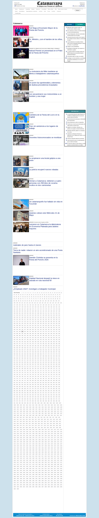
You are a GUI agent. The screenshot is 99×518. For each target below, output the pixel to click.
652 (22, 364)
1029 (30, 407)
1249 (18, 435)
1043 (24, 409)
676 (38, 366)
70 (22, 298)
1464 (39, 462)
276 (27, 321)
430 (54, 337)
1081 (42, 413)
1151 (60, 421)
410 (48, 335)
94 (27, 300)
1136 (15, 421)
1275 (49, 437)
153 (35, 306)
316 (38, 325)
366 (27, 331)
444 (43, 339)
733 (46, 372)
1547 (49, 472)
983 (40, 400)
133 (30, 304)
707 (25, 370)
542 (17, 351)
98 (35, 300)
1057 (18, 411)
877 (46, 388)
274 (22, 321)
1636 (27, 484)
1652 (27, 486)
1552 (15, 474)
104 (51, 300)
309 (19, 325)
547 (30, 351)
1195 (48, 427)
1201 (18, 429)
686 (17, 368)
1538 (21, 472)
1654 (33, 486)
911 (40, 392)
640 (38, 362)
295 (30, 323)
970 (54, 398)
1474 (21, 464)
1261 (55, 435)
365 (25, 331)
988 (54, 400)
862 (54, 386)
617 (25, 360)
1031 (36, 407)
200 (17, 313)
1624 (39, 482)
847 (14, 386)
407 (40, 335)
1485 (55, 464)
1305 (42, 441)
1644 (52, 484)
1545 (42, 472)
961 (30, 398)
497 (40, 345)
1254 (33, 435)
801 (35, 380)
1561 (42, 474)
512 (32, 347)
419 (25, 337)
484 (54, 343)
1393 (18, 454)
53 (33, 296)
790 (54, 378)
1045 (30, 409)
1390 (58, 452)
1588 (27, 478)
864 (59, 386)
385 (30, 333)
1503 (61, 466)
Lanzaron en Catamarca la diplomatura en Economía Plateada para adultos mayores (45, 226)
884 (17, 390)
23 (16, 294)
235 (14, 317)
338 (48, 327)
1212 (52, 429)
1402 (46, 454)
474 (27, 343)
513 (35, 347)
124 (55, 302)
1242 (46, 433)
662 (48, 364)
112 (24, 302)
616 (22, 360)
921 (19, 394)
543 (19, 351)
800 (33, 380)
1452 (52, 460)
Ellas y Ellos (50, 9)
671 (25, 366)
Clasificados (18, 13)
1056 (15, 411)
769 (46, 376)
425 (40, 337)
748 (38, 374)
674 (33, 366)
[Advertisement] (49, 18)
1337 (42, 445)
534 (43, 349)
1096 (39, 415)
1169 (18, 425)
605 (40, 358)
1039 (61, 407)
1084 (52, 413)
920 (17, 394)
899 (56, 390)
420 (27, 337)
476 (33, 343)
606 (43, 358)
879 (51, 388)
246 (43, 317)
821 (40, 382)
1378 (21, 452)
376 (54, 331)
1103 (61, 415)
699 (51, 368)
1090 (21, 415)
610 (54, 358)
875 (40, 388)
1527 (36, 470)
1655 (36, 486)
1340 (52, 445)
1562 (46, 474)
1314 (21, 443)
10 (37, 292)
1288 (39, 439)
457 (30, 341)
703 (14, 370)
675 (35, 366)
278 (33, 321)
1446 (33, 460)
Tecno (48, 11)
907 (30, 392)
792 (59, 378)
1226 (46, 431)
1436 (52, 458)
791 (56, 378)
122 (50, 302)
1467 (49, 462)
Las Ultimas (80, 24)
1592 (39, 478)
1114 (44, 417)
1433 (42, 458)
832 (22, 384)
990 (59, 400)
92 (22, 300)
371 (40, 331)
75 (33, 298)
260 (33, 319)
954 (59, 396)
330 (27, 327)
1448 (39, 460)
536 (48, 349)
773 (56, 376)
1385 (42, 452)
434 (17, 339)
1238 (33, 433)
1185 (18, 427)
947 (40, 396)
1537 (18, 472)
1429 (30, 458)
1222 (33, 431)
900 (59, 390)
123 (53, 302)
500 (48, 345)
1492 (27, 466)
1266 (21, 437)
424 (38, 337)
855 (35, 386)
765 (35, 376)
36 (44, 294)
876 (43, 388)
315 (35, 325)
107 (59, 300)
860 (48, 386)
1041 (18, 409)
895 (46, 390)
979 (30, 400)
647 (56, 362)
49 (25, 296)
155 (40, 306)
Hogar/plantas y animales (31, 11)
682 (54, 366)
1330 (21, 445)
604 (38, 358)
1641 (42, 484)
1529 (42, 470)
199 (14, 313)
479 (40, 343)
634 (22, 362)
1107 (24, 417)
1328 (15, 445)
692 (33, 368)
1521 (18, 470)
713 (40, 370)
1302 (33, 441)
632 (17, 362)
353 (40, 329)
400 (22, 335)
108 (14, 302)
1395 (24, 454)
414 (59, 335)
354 (43, 329)
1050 (46, 409)
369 (35, 331)
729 (35, 372)
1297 (18, 441)
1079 (36, 413)
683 (56, 366)
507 (19, 347)
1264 (15, 437)
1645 (55, 484)
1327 (61, 443)
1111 (35, 417)
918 (59, 392)
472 (22, 343)
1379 (24, 452)
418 (22, 337)
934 (54, 394)
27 (25, 294)
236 (17, 317)
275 (25, 321)
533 (40, 349)
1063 (36, 411)
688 (22, 368)
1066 (46, 411)
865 (14, 388)
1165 (54, 423)
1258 (46, 435)
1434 (46, 458)
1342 (58, 445)
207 (35, 313)
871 (30, 388)
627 (51, 360)
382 (22, 333)
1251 (24, 435)
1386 (46, 452)
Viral (45, 11)
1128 (39, 419)
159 (51, 306)
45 (16, 296)
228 (43, 315)
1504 (15, 468)
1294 (58, 439)
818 (32, 382)
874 (38, 388)
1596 (52, 478)
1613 (55, 480)
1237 (30, 433)
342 (59, 327)
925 (30, 394)
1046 (33, 409)
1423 (61, 456)
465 (51, 341)
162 (59, 306)
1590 (33, 478)
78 (40, 298)
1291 (49, 439)
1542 (33, 472)
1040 (15, 409)
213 (51, 313)
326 (17, 327)
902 (17, 392)
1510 (33, 468)
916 (54, 392)
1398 (33, 454)
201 (19, 313)
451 (14, 341)
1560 (39, 474)
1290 (46, 439)
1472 (15, 464)
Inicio (16, 9)
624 (43, 360)
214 (54, 313)
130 (22, 304)
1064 (39, 411)
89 (16, 300)
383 (25, 333)
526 (22, 349)
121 (47, 302)
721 (14, 372)
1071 (61, 411)
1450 (46, 460)
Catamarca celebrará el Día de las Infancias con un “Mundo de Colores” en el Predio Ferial (76, 135)
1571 (24, 476)
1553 (18, 474)
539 (56, 349)
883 (14, 390)
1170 (21, 425)
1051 (49, 409)
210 (43, 313)
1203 (24, 429)
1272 (39, 437)
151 (30, 306)
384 (27, 333)
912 (43, 392)
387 (35, 333)
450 (59, 339)
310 (22, 325)
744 (27, 374)
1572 (27, 476)
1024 (15, 407)
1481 (42, 464)
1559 (36, 474)
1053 (55, 409)
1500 (52, 466)
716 (48, 370)
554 (48, 351)
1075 (24, 413)
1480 (39, 464)
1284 (27, 439)
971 (56, 398)
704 (17, 370)
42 (57, 294)
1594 (46, 478)
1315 (24, 443)
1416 (39, 456)
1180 (51, 425)
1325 (55, 443)
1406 (58, 454)
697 (46, 368)
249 (51, 317)
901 (14, 392)
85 (55, 298)
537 (51, 349)
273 (19, 321)
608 (48, 358)
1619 (24, 482)
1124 (27, 419)
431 (56, 337)
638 (33, 362)
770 (48, 376)
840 (43, 384)
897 (51, 390)
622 (38, 360)
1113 (41, 417)
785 (40, 378)
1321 (42, 443)
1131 (48, 419)
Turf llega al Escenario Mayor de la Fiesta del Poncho (43, 29)
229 (46, 315)
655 (30, 364)
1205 (30, 429)
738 (59, 372)
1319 (36, 443)
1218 (21, 431)
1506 (21, 468)
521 (56, 347)
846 (59, 384)
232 (54, 315)
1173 (30, 425)
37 (46, 294)
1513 (42, 468)
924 (27, 394)
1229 (55, 431)
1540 (27, 472)
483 (51, 343)
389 (40, 333)
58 (44, 296)
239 (25, 317)
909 (35, 392)
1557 (30, 474)
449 (56, 339)
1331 (24, 445)
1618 (21, 482)
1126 (33, 419)
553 (46, 351)
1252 (27, 435)
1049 (42, 409)
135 (35, 304)
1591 (36, 478)
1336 (39, 445)
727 (30, 372)
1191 (36, 427)
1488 (15, 466)
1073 (18, 413)
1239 (36, 433)
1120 (15, 419)
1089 (18, 415)
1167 (60, 423)
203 (25, 313)
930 (43, 394)
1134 (57, 419)
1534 (58, 470)
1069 (55, 411)
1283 (24, 439)
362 (17, 331)
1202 (21, 429)
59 (46, 296)
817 (30, 382)
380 (17, 333)
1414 (33, 456)
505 (14, 347)
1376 (15, 452)
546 (27, 351)
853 (30, 386)
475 (30, 343)
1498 (46, 466)
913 (46, 392)
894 (43, 390)
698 (48, 368)
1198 (57, 427)
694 (38, 368)
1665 (18, 488)
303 (51, 323)
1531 (49, 470)
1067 (49, 411)
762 (27, 376)
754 (54, 374)
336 (43, 327)
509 (25, 347)
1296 (15, 441)
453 (19, 341)
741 (19, 374)
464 (48, 341)
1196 (51, 427)
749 (40, 374)
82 (48, 298)
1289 (42, 439)
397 (14, 335)
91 (20, 300)
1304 (39, 441)
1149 (54, 421)
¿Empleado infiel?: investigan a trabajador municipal (34, 289)
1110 (33, 417)
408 (43, 335)
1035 (49, 407)
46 (18, 296)
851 (25, 386)
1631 (61, 482)
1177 (42, 425)
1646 (58, 484)
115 (32, 302)
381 (19, 333)
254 (17, 319)
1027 (24, 407)
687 (19, 368)
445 (46, 339)
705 (19, 370)
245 (40, 317)
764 (33, 376)
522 (59, 347)
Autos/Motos (22, 11)
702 (59, 368)
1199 (60, 427)
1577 (42, 476)
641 (40, 362)
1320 (39, 443)
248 (48, 317)
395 (56, 333)
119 (42, 302)
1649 (18, 486)
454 (22, 341)
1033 (42, 407)
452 (17, 341)
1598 (58, 478)
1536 (15, 472)
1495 (36, 466)
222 (27, 315)
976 (22, 400)
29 (29, 294)
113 (27, 302)
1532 (52, 470)
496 (38, 345)
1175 (36, 425)
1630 (58, 482)
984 (43, 400)
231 (51, 315)
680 (48, 366)
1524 (27, 470)
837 (35, 384)
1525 (30, 470)
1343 (61, 445)
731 (40, 372)
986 (48, 400)
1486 (58, 464)
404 (33, 335)
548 (33, 351)
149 (25, 306)
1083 (49, 413)
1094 (33, 415)
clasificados (82, 6)
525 (19, 349)
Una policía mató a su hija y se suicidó (75, 56)
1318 (33, 443)
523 (14, 349)
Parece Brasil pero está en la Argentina (75, 122)
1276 (52, 437)
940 (22, 396)
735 (51, 372)
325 (14, 327)
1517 (55, 468)
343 (14, 329)
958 (22, 398)
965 (40, 398)
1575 (36, 476)
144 (59, 304)
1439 (61, 458)
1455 (61, 460)
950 (48, 396)
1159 (36, 423)
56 (40, 296)
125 (58, 302)
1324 (52, 443)
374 (48, 331)
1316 (27, 443)
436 (22, 339)
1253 (30, 435)
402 (27, 335)
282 (43, 321)
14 (46, 292)
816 (27, 382)
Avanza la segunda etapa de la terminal (75, 138)
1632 (15, 484)
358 (54, 329)
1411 (24, 456)
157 (46, 306)
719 (56, 370)
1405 (55, 454)
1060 (27, 411)
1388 (52, 452)
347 (25, 329)
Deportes (38, 9)
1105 (18, 417)
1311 (61, 441)
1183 (60, 425)
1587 (24, 478)
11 (39, 292)
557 (56, 351)
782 (33, 378)
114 (29, 302)
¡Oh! (56, 9)
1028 (27, 407)
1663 (61, 486)
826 (54, 382)
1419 (49, 456)
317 (40, 325)
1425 (18, 458)
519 (51, 347)
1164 (51, 423)
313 (30, 325)
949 (46, 396)
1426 (21, 458)
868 (22, 388)
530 (33, 349)
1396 (27, 454)
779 (25, 378)
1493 (30, 466)
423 (35, 337)
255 (19, 319)
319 (46, 325)
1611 (49, 480)
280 (38, 321)
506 (17, 347)
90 (18, 300)
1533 (55, 470)
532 (38, 349)
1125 (30, 419)
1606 (33, 480)
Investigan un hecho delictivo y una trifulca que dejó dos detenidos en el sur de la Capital (76, 60)
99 (38, 300)
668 (17, 366)
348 (27, 329)
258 (27, 319)
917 (56, 392)
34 (40, 294)
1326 (58, 443)
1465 (42, 462)
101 (43, 300)
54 (35, 296)
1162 (45, 423)
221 (25, 315)
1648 (15, 486)
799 (30, 380)
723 (19, 372)
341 (56, 327)
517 (46, 347)
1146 (45, 421)
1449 (42, 460)
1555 (24, 474)
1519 (61, 468)
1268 (27, 437)
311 (25, 325)
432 (59, 337)
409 (46, 335)
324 (59, 325)
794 (17, 380)
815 (25, 382)
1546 (46, 472)
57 (42, 296)
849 (19, 386)
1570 (21, 476)
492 (27, 345)
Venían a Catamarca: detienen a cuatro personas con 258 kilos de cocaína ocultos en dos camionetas (45, 183)
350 (33, 329)
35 (42, 294)
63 (55, 296)
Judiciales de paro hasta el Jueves (27, 245)
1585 (18, 478)
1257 (42, 435)
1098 (46, 415)
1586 (21, 478)
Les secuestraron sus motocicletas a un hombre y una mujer (45, 95)
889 (30, 390)
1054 (58, 409)
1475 (24, 464)
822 (43, 382)
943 (30, 396)
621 (35, 360)
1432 (39, 458)
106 (56, 300)
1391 (61, 452)
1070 (58, 411)
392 (48, 333)
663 (51, 364)
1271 (36, 437)
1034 (46, 407)
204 (27, 313)
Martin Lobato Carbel (80, 515)
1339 (49, 445)
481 (46, 343)
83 (51, 298)
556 (54, 351)
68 (18, 298)
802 (38, 380)
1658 (46, 486)
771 (51, 376)
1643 (49, 484)
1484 (52, 464)
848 (17, 386)
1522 (21, 470)
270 (59, 319)
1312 (15, 443)
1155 (24, 423)
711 (35, 370)
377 (56, 331)
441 (35, 339)
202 (22, 313)
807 (51, 380)
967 (46, 398)
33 (38, 294)
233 (56, 315)
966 (43, 398)
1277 (55, 437)
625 (46, 360)
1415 (36, 456)
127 (14, 304)
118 (40, 302)
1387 (49, 452)
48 (22, 296)
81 (46, 298)
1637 (30, 484)
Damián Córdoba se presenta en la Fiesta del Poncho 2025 (43, 258)
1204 (27, 429)
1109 (30, 417)
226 (38, 315)
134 (33, 304)
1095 (36, 415)
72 (27, 298)
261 (35, 319)
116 (35, 302)
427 (46, 337)
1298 (21, 441)
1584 (15, 478)
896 (48, 390)
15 (48, 292)
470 (17, 343)
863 (56, 386)
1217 (18, 431)
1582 (58, 476)
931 (46, 394)
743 (25, 374)
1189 (30, 427)
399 (19, 335)
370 (38, 331)
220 (22, 315)
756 (59, 374)
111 (22, 302)
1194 (45, 427)
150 (27, 306)
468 (59, 341)
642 (43, 362)
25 (20, 294)
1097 (42, 415)
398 (17, 335)
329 (25, 327)
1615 (61, 480)
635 (25, 362)
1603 (24, 480)
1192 (39, 427)
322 (54, 325)
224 (33, 315)
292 (22, 323)
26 (22, 294)
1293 (55, 439)
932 (48, 394)
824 (48, 382)
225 (35, 315)
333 (35, 327)
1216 (15, 431)
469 (14, 343)
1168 (15, 425)
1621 (30, 482)
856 (38, 386)
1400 (39, 454)
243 (35, 317)
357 (51, 329)
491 (25, 345)
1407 (61, 454)
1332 (27, 445)
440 (33, 339)
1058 (21, 411)
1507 (24, 468)
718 (54, 370)
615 (19, 360)
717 (51, 370)
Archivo (40, 11)
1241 (42, 433)
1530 (46, 470)
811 (14, 382)
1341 (55, 445)
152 (33, 306)
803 (40, 380)
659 (40, 364)
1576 (39, 476)
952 (54, 396)
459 (35, 341)
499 (46, 345)
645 (51, 362)
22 (14, 294)
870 (27, 388)
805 (46, 380)
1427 (24, 458)
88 (14, 300)
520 (54, 347)
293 (25, 323)
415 (14, 337)
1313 (18, 443)
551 (40, 351)
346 (22, 329)
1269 (30, 437)
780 (27, 378)
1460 (27, 462)
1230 (58, 431)
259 (30, 319)
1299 (24, 441)
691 (30, 368)
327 (19, 327)
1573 (30, 476)
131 (25, 304)
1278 (58, 437)
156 (43, 306)
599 (25, 358)
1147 (48, 421)
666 (59, 364)
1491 (24, 466)
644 (48, 362)
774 (59, 376)
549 (35, 351)
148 (22, 306)
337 (46, 327)
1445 (30, 460)
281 (40, 321)
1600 (15, 480)
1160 (39, 423)
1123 (24, 419)
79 (42, 298)
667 (14, 366)
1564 (52, 474)
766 (38, 376)
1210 (46, 429)
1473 (18, 464)
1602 (21, 480)
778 (22, 378)
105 (53, 300)
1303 (36, 441)
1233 (18, 433)
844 (54, 384)
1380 (27, 452)
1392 (15, 454)
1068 (52, 411)
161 (56, 306)
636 (27, 362)
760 (22, 376)
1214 (58, 429)
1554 (21, 474)
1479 (36, 464)
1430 (33, 458)
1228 (52, 431)
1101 (55, 415)
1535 (61, 470)
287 (56, 321)
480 (43, 343)
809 (56, 380)
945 (35, 396)
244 (38, 317)
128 (17, 304)
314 (32, 325)
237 (19, 317)
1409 (18, 456)
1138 (21, 421)
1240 (39, 433)
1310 (58, 441)
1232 (15, 433)
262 (38, 319)
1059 (24, 411)
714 (43, 370)
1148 (51, 421)
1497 (42, 466)
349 (30, 329)
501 (51, 345)
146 (17, 306)
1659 (49, 486)
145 (14, 306)
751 (46, 374)
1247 (61, 433)
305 (56, 323)
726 (27, 372)
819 (35, 382)
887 (25, 390)
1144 (39, 421)
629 (56, 360)
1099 (49, 415)
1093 (30, 415)
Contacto (59, 11)
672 (27, 366)
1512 (39, 468)
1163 (48, 423)
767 (40, 376)
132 (27, 304)
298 (38, 323)
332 (33, 327)
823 (46, 382)
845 (56, 384)
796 (22, 380)
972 (59, 398)
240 (27, 317)
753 (51, 374)
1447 (36, 460)
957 (19, 398)
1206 (33, 429)
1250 (21, 435)
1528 (39, 470)
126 (61, 302)
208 (38, 313)
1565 (55, 474)
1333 (30, 445)
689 (25, 368)
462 (43, 341)
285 (51, 321)
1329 (18, 445)
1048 (39, 409)
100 (40, 300)
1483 (49, 464)
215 (56, 313)
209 (40, 313)
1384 (39, 452)
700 (54, 368)
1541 (30, 472)
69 (20, 298)
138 (43, 304)
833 (25, 384)
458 (33, 341)
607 (46, 358)
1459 (24, 462)
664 (54, 364)
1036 (52, 407)
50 (27, 296)
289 (14, 323)
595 (14, 358)
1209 (42, 429)
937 (14, 396)
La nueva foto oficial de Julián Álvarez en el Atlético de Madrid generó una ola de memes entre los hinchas (76, 116)
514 (38, 347)
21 (61, 292)
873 (35, 388)
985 (46, 400)
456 (27, 341)
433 (14, 339)
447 (51, 339)
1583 (61, 476)
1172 (27, 425)
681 (51, 366)
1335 (36, 445)
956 (17, 398)
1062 (33, 411)
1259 (49, 435)
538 (54, 349)
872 (33, 388)
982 (38, 400)
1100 (52, 415)
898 (54, 390)
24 (18, 294)
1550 (58, 472)
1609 (42, 480)
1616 (15, 482)
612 (59, 358)
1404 (52, 454)
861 (51, 386)
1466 (46, 462)
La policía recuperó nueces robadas (43, 170)
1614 (58, 480)
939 (19, 396)
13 (43, 292)
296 (33, 323)
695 (40, 368)
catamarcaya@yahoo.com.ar (46, 515)
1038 (58, 407)
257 (25, 319)
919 (14, 394)
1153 (18, 423)
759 (19, 376)
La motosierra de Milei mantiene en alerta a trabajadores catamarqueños (44, 72)
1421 (55, 456)
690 (27, 368)
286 (54, 321)
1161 (42, 423)
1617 (18, 482)
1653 (30, 486)
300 (43, 323)
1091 (24, 415)
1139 (24, 421)
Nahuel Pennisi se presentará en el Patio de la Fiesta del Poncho (45, 52)
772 (54, 376)
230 (48, 315)
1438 (58, 458)
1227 (49, 431)
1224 (39, 431)
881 (56, 388)
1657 (42, 486)
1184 (15, 427)
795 (19, 380)
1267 (24, 437)
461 (40, 341)
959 (25, 398)
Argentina (28, 9)
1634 (21, 484)
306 (59, 323)
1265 (18, 437)
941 (25, 396)
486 (59, 343)
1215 (61, 429)
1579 (49, 476)
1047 (36, 409)
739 (14, 374)
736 (54, 372)
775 (14, 378)
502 (54, 345)
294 (27, 323)
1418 (45, 456)
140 (48, 304)
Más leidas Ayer (75, 111)
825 (51, 382)
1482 (46, 464)
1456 (15, 462)
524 (17, 349)
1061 (30, 411)
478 (38, 343)
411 (51, 335)
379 (14, 333)
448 (54, 339)
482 (48, 343)
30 (31, 294)
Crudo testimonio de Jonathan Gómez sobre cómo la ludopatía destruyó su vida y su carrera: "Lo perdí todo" (76, 43)
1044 (27, 409)
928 (38, 394)
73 (29, 298)
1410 (21, 456)
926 (33, 394)
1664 (15, 488)
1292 (52, 439)
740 (17, 374)
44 (14, 296)
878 (48, 388)
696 (43, 368)
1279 (61, 437)
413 (56, 335)
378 (59, 331)
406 (38, 335)
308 (17, 325)
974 (17, 400)
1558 (33, 474)
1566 (58, 474)
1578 (46, 476)
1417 (42, 456)
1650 (21, 486)
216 (59, 313)
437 (25, 339)
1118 (56, 417)
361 (14, 331)
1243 (49, 433)
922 (22, 394)
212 (48, 313)
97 (33, 300)
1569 (18, 476)
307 (14, 325)
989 (56, 400)
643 (46, 362)
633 (19, 362)
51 (29, 296)
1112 (38, 417)
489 (19, 345)
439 (30, 339)
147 (19, 306)
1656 (39, 486)
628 (54, 360)
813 (19, 382)
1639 (36, 484)
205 (30, 313)
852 (27, 386)
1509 (30, 468)
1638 (33, 484)
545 (25, 351)
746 (33, 374)
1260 (52, 435)
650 (17, 364)
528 (27, 349)
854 (33, 386)
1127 (36, 419)
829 (14, 384)
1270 (33, 437)
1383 (36, 452)
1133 (54, 419)
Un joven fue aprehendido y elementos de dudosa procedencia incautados (44, 84)
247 (46, 317)
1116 (50, 417)
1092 (27, 415)
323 (56, 325)
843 (51, 384)
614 (17, 360)
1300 (27, 441)
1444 (27, 460)
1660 (52, 486)
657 (35, 364)
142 (54, 304)
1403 (49, 454)
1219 (24, 431)
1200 (15, 429)
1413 (30, 456)
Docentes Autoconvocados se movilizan (45, 137)
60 (48, 296)
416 (17, 337)
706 (22, 370)
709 (30, 370)
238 (22, 317)
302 (48, 323)
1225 (42, 431)
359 (56, 329)
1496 (39, 466)
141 (51, 304)
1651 (24, 486)
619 (30, 360)
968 (48, 398)
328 (22, 327)
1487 (61, 464)
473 (25, 343)
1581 (55, 476)
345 (19, 329)
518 (48, 347)
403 (30, 335)
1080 (39, 413)
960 (27, 398)
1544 (39, 472)
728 (33, 372)
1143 (36, 421)
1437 (55, 458)
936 (59, 394)
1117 (53, 417)
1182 (57, 425)
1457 (18, 462)
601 (30, 358)
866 (17, 388)
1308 (52, 441)
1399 (36, 454)
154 (38, 306)
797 (25, 380)
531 (35, 349)
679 (46, 366)
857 (40, 386)
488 (17, 345)
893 (40, 390)
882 (59, 388)
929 (40, 394)
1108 (27, 417)
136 (38, 304)
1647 (61, 484)
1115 (47, 417)
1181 (54, 425)
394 (54, 333)
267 (51, 319)
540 (59, 349)
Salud (16, 11)
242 (33, 317)
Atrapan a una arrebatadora (73, 46)
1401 (42, 454)
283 (46, 321)
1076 (27, 413)
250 (54, 317)
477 (35, 343)
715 (46, 370)
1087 (61, 413)
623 (40, 360)
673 (30, 366)
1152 (15, 423)
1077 (30, 413)
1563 (49, 474)
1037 (55, 407)
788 (48, 378)
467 (56, 341)
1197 (54, 427)
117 (37, 302)
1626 (46, 482)
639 (35, 362)
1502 (58, 466)
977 (25, 400)
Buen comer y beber (62, 9)
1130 (45, 419)
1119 (59, 417)
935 (56, 394)
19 (56, 292)
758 (17, 376)
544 (22, 351)
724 (22, 372)
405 (35, 335)
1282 (21, 439)
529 (30, 349)
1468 (52, 462)
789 (51, 378)
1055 (61, 409)
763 (30, 376)
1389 (55, 452)
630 (59, 360)
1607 (36, 480)
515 (40, 347)
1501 (55, 466)
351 (35, 329)
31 (33, 294)
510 (27, 347)
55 (38, 296)
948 (43, 396)
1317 (30, 443)
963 (35, 398)
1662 (58, 486)
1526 (33, 470)
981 (35, 400)
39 (51, 294)
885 (19, 390)
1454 (58, 460)
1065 (42, 411)
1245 (55, 433)
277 (30, 321)
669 (19, 366)
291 (19, 323)
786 (43, 378)
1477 (30, 464)
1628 (52, 482)
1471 (61, 462)
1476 (27, 464)
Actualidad (44, 9)
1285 (30, 439)
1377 (18, 452)
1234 (21, 433)
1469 (55, 462)
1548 (52, 472)
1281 (18, 439)
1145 (42, 421)
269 (56, 319)
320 (48, 325)
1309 (55, 441)
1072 (15, 413)
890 (33, 390)
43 (59, 294)
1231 (61, 431)
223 (30, 315)
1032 (39, 407)
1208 (39, 429)
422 (33, 337)
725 (25, 372)
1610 (46, 480)
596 (17, 358)
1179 (48, 425)
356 (48, 329)
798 (27, 380)
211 (46, 313)
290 (17, 323)
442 (38, 339)
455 (25, 341)
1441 (18, 460)
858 (43, 386)
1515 (49, 468)
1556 (27, 474)
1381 (30, 452)
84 (53, 298)
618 (27, 360)
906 (27, 392)
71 (25, 298)
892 (38, 390)
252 (59, 317)
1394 (21, 454)
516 (43, 347)
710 (33, 370)
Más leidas (69, 24)
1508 (27, 468)
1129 (42, 419)
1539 (24, 472)
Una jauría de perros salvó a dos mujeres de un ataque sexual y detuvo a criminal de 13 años (76, 39)
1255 (36, 435)
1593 (42, 478)
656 (33, 364)
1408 (15, 456)
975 (19, 400)
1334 (33, 445)
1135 (60, 419)
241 (30, 317)
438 (27, 339)
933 (51, 394)
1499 (49, 466)
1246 (58, 433)
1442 (21, 460)
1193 (42, 427)
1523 (24, 470)
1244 (52, 433)
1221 (30, 431)
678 (43, 366)
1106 (21, 417)
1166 (57, 423)
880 (54, 388)
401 (25, 335)
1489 (18, 466)
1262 (58, 435)
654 (27, 364)
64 (57, 296)
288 (59, 321)
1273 (42, 437)
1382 (33, 452)
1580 (52, 476)
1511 (36, 468)
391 (46, 333)
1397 (30, 454)
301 (46, 323)
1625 (42, 482)
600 (27, 358)
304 (54, 323)
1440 (15, 460)
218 (17, 315)
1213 (55, 429)
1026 (21, 407)
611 (56, 358)
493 (30, 345)
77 (38, 298)
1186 (21, 427)
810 (59, 380)
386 (33, 333)
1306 (46, 441)
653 (25, 364)
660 (43, 364)
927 (35, 394)
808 (54, 380)
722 (17, 372)
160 (54, 306)
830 (17, 384)
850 (22, 386)
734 (48, 372)
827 (56, 382)
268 (54, 319)
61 (51, 296)
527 (25, 349)
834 (27, 384)
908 (33, 392)
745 (30, 374)
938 (17, 396)
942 (27, 396)
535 (46, 349)
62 (53, 296)
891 (35, 390)
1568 (15, 476)
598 (22, 358)
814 (22, 382)
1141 (30, 421)
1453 (55, 460)
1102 (58, 415)
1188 (27, 427)
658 (38, 364)
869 (25, 388)
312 (27, 325)
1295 (61, 439)
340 (54, 327)
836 (33, 384)
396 (59, 333)
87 (59, 298)
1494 (33, 466)
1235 (24, 433)
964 (38, 398)
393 (51, 333)
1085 (55, 413)
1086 (58, 413)
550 (38, 351)
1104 (15, 417)
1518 (58, 468)
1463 (36, 462)
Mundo (32, 9)
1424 (15, 458)
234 (59, 315)
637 (30, 362)
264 (43, 319)
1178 (45, 425)
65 (59, 296)
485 (56, 343)
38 (48, 294)
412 (54, 335)
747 (35, 374)
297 (35, 323)
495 (35, 345)
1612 (52, 480)
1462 (33, 462)
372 (43, 331)
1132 (51, 419)
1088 (15, 415)
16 (50, 292)
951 (51, 396)
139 (46, 304)
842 (48, 384)
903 (19, 392)
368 (33, 331)
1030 (33, 407)
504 (59, 345)
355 (46, 329)
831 (19, 384)
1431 (36, 458)
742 (22, 374)
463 (46, 341)
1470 (58, 462)
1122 (21, 419)
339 (51, 327)
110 (19, 302)
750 (43, 374)
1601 (18, 480)
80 (44, 298)
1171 (24, 425)
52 (31, 296)
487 (14, 345)
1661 (55, 486)
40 (53, 294)
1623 (36, 482)
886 (22, 390)
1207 (36, 429)
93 (25, 300)
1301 (30, 441)
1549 (55, 472)
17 (52, 292)
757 (14, 376)
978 (27, 400)
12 (41, 292)
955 (14, 398)
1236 (27, 433)
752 (48, 374)
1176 (39, 425)
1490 (21, 466)
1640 (39, 484)
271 (14, 321)
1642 (46, 484)
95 (29, 300)
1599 (61, 478)
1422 (58, 456)
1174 (33, 425)
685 (14, 368)
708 (27, 370)
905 (25, 392)
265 (46, 319)
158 (48, 306)
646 (54, 362)
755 (56, 374)
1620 (27, 482)
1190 (33, 427)
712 (38, 370)
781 (30, 378)
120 (45, 302)
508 (22, 347)
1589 (30, 478)
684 (59, 366)
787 (46, 378)
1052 (52, 409)
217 (14, 315)
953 (56, 396)
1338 (46, 445)
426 (43, 337)
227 (40, 315)
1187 (24, 427)
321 (51, 325)
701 (56, 368)
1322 (46, 443)
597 (19, 358)
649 (14, 364)
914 (48, 392)
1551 (61, 472)
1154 (21, 423)
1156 (27, 423)
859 (46, 386)
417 (19, 337)
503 (56, 345)
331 (30, 327)
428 (48, 337)
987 (51, 400)
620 (33, 360)
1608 (39, 480)
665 (56, 364)
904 (22, 392)
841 (46, 384)
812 (17, 382)
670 (22, 366)
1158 (33, 423)
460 (38, 341)
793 (14, 380)
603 (35, 358)
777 (19, 378)
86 (57, 298)
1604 (27, 480)
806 (48, 380)
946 (38, 396)
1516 (52, 468)
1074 (21, 413)
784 (38, 378)
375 (51, 331)
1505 (18, 468)
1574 (33, 476)
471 (19, 343)
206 (33, 313)
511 (30, 347)
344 (17, 329)
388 (38, 333)
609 (51, 358)
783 (35, 378)
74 (31, 298)
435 (19, 339)
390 (43, 333)
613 (14, 360)
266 (48, 319)
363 (19, 331)
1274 (46, 437)
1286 (33, 439)
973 (14, 400)
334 (38, 327)
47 (20, 296)
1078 (33, 413)
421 (30, 337)
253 (14, 319)
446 (48, 339)
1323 (49, 443)
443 (40, 339)
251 (56, 317)
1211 (49, 429)
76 (35, 298)
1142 (33, 421)
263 (40, 319)
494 (33, 345)
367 (30, 331)
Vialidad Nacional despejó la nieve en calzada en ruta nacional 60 (44, 279)
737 (56, 372)
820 (38, 382)
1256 (39, 435)
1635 (24, 484)
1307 (49, 441)
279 (35, 321)
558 (59, 351)
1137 (18, 421)
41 (55, 294)
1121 (18, 419)
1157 (30, 423)
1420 (52, 456)
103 (48, 300)
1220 (27, 431)
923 (25, 394)
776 (17, 378)
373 (46, 331)
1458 (21, 462)
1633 (18, 484)
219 (19, 315)
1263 (61, 435)
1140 (27, 421)
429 (51, 337)
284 (48, 321)
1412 (27, 456)
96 (31, 300)
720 (59, 370)
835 (30, 384)
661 (46, 364)
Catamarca (21, 9)
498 (43, 345)
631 (14, 362)
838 (38, 384)
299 (40, 323)
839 (40, 384)
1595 (49, 478)
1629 (55, 482)
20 (59, 292)
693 (35, 368)
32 (35, 294)
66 (14, 298)
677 (40, 366)
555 (51, 351)
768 (43, 376)
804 (43, 380)
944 (33, 396)
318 (43, 325)
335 (40, 327)
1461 (30, 462)
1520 (15, 470)
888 (27, 390)
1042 (21, 409)
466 (54, 341)
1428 (27, 458)
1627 (49, 482)
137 (40, 304)
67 (16, 298)
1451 (49, 460)
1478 (33, 464)
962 (33, 398)
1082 (46, 413)
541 (14, 351)
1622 (33, 482)
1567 (61, 474)
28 (27, 294)
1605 (30, 480)
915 (51, 392)
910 (38, 392)
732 (43, 372)
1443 (24, 460)
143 (56, 304)
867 (19, 388)
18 (54, 292)
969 (51, 398)
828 (59, 382)
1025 (18, 407)
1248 (15, 435)
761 (25, 376)
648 (59, 362)
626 (48, 360)
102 (45, 300)
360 (59, 329)
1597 (55, 478)
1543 (36, 472)
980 (33, 400)
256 (22, 319)
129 (19, 304)
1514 (45, 468)
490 (22, 345)
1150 (57, 421)
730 (38, 372)
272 (17, 321)
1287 (36, 439)
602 (33, 358)
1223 (36, 431)
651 (19, 364)
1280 (15, 439)
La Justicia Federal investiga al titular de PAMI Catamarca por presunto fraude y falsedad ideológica (75, 53)
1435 (49, 458)
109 (17, 302)
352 (38, 329)
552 (43, 351)
